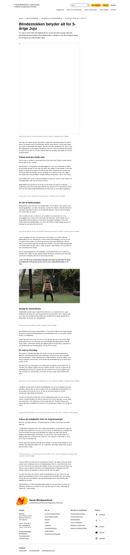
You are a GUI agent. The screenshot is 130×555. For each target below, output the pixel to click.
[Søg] (88, 5)
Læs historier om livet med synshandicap (51, 18)
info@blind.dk (26, 525)
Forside (21, 18)
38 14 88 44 (27, 523)
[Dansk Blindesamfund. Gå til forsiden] (27, 6)
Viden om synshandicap (32, 18)
